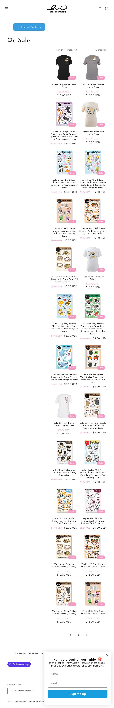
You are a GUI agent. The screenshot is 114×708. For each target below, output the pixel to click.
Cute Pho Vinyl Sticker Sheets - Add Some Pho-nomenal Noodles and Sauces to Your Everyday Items (93, 329)
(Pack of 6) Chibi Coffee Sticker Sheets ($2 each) (64, 612)
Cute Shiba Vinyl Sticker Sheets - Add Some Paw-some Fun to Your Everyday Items (64, 184)
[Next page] (86, 635)
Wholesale (20, 653)
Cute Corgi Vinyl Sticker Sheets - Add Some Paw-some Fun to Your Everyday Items (64, 327)
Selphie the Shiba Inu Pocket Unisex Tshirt (64, 424)
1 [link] (70, 635)
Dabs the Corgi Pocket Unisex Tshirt (93, 86)
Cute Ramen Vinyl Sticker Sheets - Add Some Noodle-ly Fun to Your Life (92, 231)
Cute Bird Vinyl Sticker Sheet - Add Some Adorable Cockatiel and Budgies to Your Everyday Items (92, 184)
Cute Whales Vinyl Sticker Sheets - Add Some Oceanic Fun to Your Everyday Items (64, 377)
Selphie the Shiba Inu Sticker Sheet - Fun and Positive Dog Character (92, 521)
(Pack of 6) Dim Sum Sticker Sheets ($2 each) (64, 565)
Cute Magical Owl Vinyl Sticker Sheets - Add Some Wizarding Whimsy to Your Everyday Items (93, 474)
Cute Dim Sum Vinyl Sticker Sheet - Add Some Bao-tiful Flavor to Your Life (64, 279)
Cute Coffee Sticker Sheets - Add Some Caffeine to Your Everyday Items (93, 425)
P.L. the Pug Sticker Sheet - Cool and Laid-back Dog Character (64, 472)
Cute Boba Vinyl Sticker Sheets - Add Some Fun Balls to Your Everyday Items (64, 232)
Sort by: (60, 49)
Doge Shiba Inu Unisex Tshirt (93, 278)
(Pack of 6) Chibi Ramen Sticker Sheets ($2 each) (93, 565)
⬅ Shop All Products (29, 27)
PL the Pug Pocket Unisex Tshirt (64, 86)
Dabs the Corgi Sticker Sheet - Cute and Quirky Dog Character (64, 521)
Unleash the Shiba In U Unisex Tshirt (93, 133)
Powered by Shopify (37, 701)
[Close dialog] (107, 655)
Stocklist (33, 653)
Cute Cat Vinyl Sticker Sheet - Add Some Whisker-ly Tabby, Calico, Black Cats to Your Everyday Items (64, 135)
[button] (6, 8)
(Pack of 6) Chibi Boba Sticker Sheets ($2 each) (93, 612)
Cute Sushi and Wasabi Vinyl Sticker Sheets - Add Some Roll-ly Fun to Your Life (92, 378)
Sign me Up (77, 694)
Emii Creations (21, 701)
